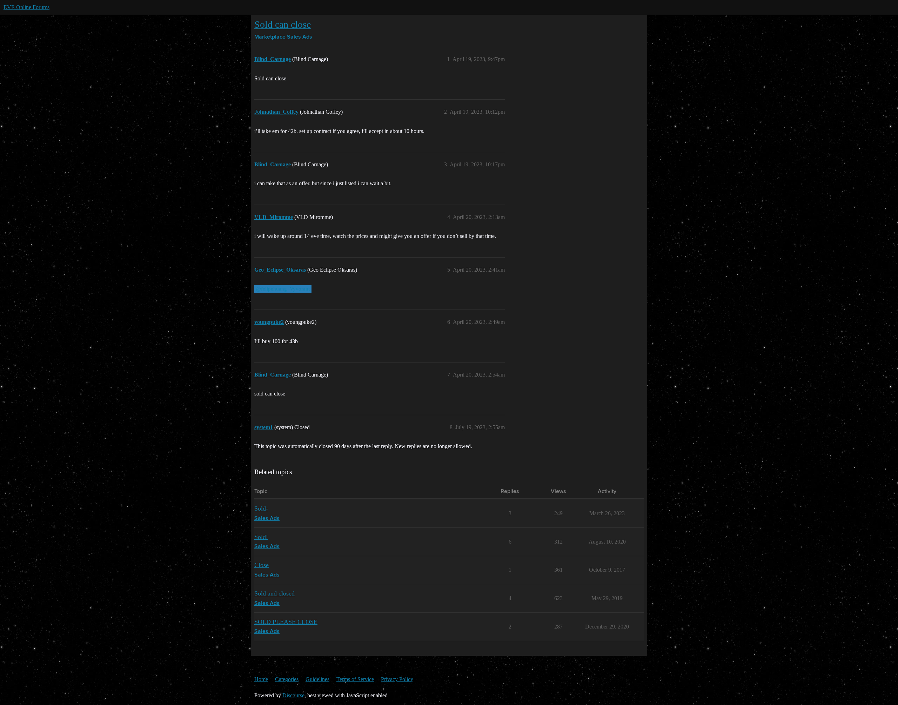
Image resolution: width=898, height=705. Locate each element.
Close (261, 564)
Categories (287, 679)
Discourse (293, 695)
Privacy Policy (397, 679)
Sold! (261, 536)
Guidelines (317, 679)
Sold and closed (274, 593)
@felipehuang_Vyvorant (283, 289)
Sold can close (282, 24)
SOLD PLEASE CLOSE (285, 621)
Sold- (261, 508)
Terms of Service (355, 679)
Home (261, 679)
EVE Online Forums (26, 7)
